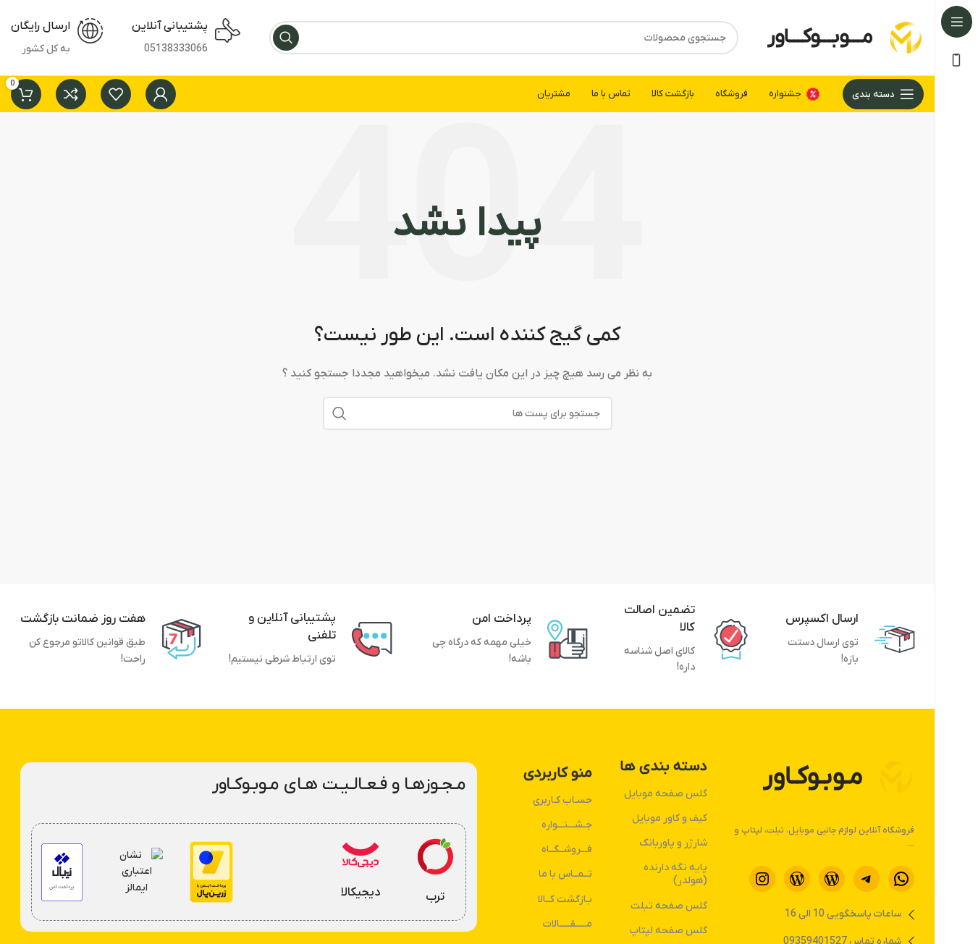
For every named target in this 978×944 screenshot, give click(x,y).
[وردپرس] (832, 879)
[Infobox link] (435, 872)
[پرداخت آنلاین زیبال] (62, 872)
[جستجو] (286, 38)
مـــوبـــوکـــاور (820, 37)
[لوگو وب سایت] (906, 37)
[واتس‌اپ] (901, 879)
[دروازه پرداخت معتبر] (211, 872)
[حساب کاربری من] (160, 94)
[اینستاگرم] (762, 879)
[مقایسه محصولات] (71, 94)
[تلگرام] (866, 879)
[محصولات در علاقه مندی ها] (115, 94)
